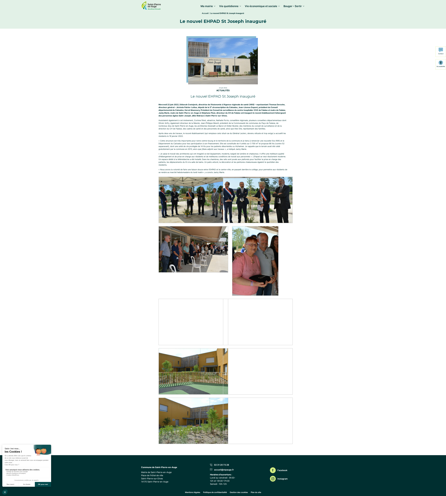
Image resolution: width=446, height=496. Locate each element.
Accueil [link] (205, 13)
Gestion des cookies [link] (239, 492)
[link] (151, 5)
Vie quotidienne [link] (228, 6)
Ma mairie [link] (207, 6)
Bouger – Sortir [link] (293, 6)
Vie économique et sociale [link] (261, 6)
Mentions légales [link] (192, 492)
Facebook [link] (282, 470)
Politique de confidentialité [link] (215, 492)
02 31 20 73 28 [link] (221, 465)
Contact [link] (440, 54)
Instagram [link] (282, 478)
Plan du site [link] (256, 492)
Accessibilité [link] (441, 66)
